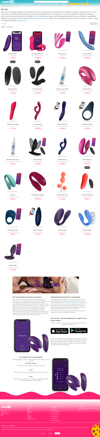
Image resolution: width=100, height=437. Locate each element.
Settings (42, 433)
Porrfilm (64, 4)
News (28, 415)
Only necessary (50, 433)
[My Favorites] (94, 1)
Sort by (3, 27)
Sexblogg (84, 4)
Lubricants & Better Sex (27, 4)
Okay (57, 433)
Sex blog (29, 417)
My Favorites (29, 412)
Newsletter (29, 416)
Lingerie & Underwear (44, 4)
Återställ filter (93, 23)
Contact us (29, 411)
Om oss (28, 413)
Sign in (28, 408)
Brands (56, 4)
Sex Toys (15, 4)
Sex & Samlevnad (30, 418)
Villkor (28, 409)
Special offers (74, 4)
